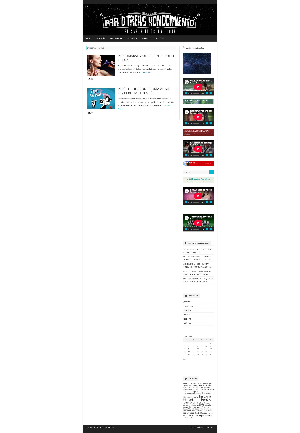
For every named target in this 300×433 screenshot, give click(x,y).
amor (185, 383)
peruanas (205, 415)
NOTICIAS (187, 319)
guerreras (195, 397)
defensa (189, 392)
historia (205, 396)
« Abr (185, 359)
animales (185, 385)
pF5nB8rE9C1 (188, 264)
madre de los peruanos (192, 407)
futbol (185, 397)
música (198, 412)
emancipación (192, 393)
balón (188, 387)
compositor (187, 390)
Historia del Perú (195, 399)
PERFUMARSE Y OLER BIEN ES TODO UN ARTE (146, 58)
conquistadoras (197, 389)
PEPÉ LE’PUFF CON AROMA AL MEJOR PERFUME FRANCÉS (144, 91)
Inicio (87, 38)
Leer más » (146, 72)
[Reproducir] (186, 93)
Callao (193, 387)
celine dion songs (190, 271)
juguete (207, 403)
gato (189, 397)
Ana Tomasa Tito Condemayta (200, 383)
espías (208, 393)
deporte (195, 391)
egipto (185, 394)
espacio (201, 393)
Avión (184, 387)
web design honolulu (191, 278)
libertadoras (194, 405)
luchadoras (209, 405)
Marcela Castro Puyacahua (198, 409)
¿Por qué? (100, 38)
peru (198, 415)
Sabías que (132, 38)
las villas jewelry (189, 256)
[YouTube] (212, 2)
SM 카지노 (187, 249)
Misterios (160, 38)
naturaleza (206, 413)
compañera (206, 387)
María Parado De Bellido (198, 410)
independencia (196, 402)
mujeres (190, 412)
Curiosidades (116, 38)
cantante (199, 387)
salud (190, 417)
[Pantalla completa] (211, 93)
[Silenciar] (207, 93)
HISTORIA (146, 38)
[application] (198, 86)
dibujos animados (205, 392)
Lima (201, 404)
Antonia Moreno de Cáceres (200, 385)
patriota (190, 415)
